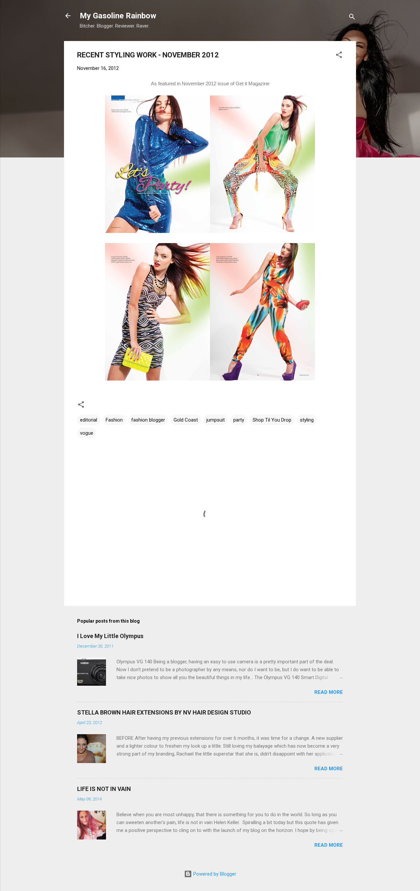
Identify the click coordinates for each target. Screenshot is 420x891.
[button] (339, 56)
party (238, 420)
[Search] (352, 18)
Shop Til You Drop (272, 420)
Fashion (114, 420)
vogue (86, 433)
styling (307, 420)
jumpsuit (215, 420)
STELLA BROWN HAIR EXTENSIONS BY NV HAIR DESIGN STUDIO (164, 712)
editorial (88, 420)
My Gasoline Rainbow (118, 15)
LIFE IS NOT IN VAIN (104, 788)
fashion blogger (148, 420)
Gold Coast (186, 420)
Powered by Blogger (214, 874)
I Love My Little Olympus (110, 635)
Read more (328, 692)
